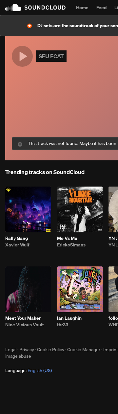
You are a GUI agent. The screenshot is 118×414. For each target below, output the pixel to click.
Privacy (26, 349)
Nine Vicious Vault (24, 324)
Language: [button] (28, 370)
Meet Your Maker (23, 318)
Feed (101, 7)
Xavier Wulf (17, 245)
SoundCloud (35, 7)
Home (82, 7)
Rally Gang (16, 238)
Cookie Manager (83, 349)
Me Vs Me (67, 238)
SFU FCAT (51, 56)
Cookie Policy (50, 349)
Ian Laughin (69, 318)
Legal (10, 349)
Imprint (110, 349)
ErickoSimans (71, 245)
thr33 (62, 324)
